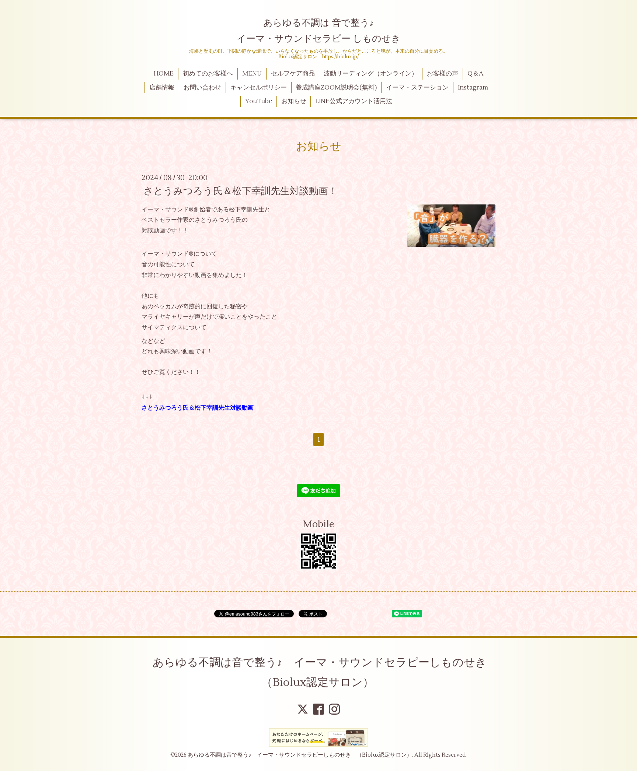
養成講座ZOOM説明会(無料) (336, 88)
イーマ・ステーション (417, 88)
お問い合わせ (202, 88)
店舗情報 (161, 88)
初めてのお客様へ (208, 74)
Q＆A (475, 74)
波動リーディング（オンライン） (371, 74)
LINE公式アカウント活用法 (353, 101)
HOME (164, 74)
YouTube (258, 101)
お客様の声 (442, 74)
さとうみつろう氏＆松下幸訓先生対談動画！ (240, 191)
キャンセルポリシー (258, 88)
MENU (252, 74)
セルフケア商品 (293, 74)
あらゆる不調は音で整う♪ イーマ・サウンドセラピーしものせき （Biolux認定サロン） (325, 672)
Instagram (473, 88)
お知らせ (293, 101)
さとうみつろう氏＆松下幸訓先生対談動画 (198, 407)
